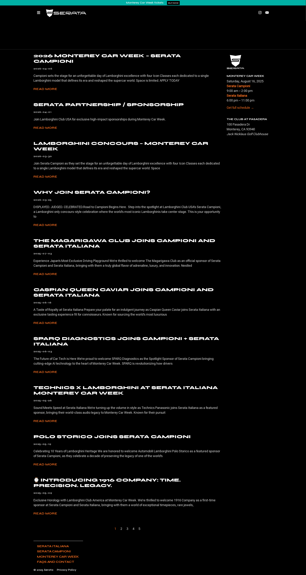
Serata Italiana (53, 546)
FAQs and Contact (55, 562)
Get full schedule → (240, 107)
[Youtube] (267, 12)
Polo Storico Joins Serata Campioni (112, 436)
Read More (45, 89)
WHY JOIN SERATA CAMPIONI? (91, 192)
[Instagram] (260, 12)
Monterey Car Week (58, 557)
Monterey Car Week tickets (144, 2)
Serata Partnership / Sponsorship (108, 104)
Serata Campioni (54, 551)
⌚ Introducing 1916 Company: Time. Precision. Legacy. (107, 482)
